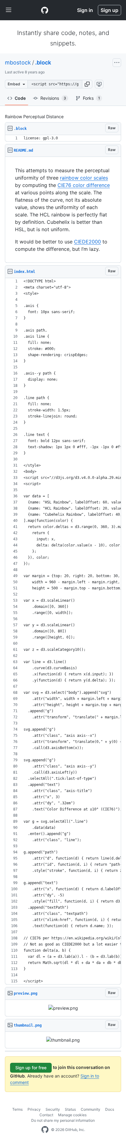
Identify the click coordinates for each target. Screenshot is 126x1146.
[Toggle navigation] (8, 10)
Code (20, 98)
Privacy (34, 1109)
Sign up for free (30, 1067)
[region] (63, 138)
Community (90, 1109)
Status (70, 1109)
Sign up (109, 10)
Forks (91, 98)
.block (43, 62)
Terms (17, 1109)
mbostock (18, 62)
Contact (46, 1115)
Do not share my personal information (63, 1120)
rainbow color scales (84, 178)
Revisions (53, 98)
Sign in (85, 10)
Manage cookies (72, 1115)
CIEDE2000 (87, 242)
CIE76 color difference (83, 185)
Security (53, 1109)
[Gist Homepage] (44, 10)
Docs (109, 1109)
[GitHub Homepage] (45, 1130)
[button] (87, 84)
